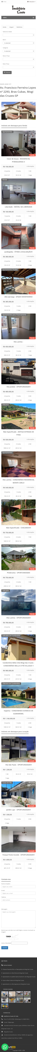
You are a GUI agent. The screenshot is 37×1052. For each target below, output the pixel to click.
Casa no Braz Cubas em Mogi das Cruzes (13, 980)
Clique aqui (11, 1022)
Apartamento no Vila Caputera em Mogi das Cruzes (16, 984)
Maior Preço (6, 64)
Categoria (5, 48)
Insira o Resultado (6, 943)
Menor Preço (6, 56)
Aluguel (11, 27)
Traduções (31, 1)
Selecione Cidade (7, 31)
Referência (19, 27)
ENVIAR (5, 948)
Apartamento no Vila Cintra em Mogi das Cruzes (15, 973)
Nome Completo (5, 884)
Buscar (8, 72)
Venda (4, 27)
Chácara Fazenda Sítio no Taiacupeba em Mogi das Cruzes (18, 969)
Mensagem (4, 909)
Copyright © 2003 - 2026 (18, 1050)
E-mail (3, 890)
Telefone (3, 897)
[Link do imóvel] (5, 994)
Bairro (4, 39)
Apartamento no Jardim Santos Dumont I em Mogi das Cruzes (19, 977)
